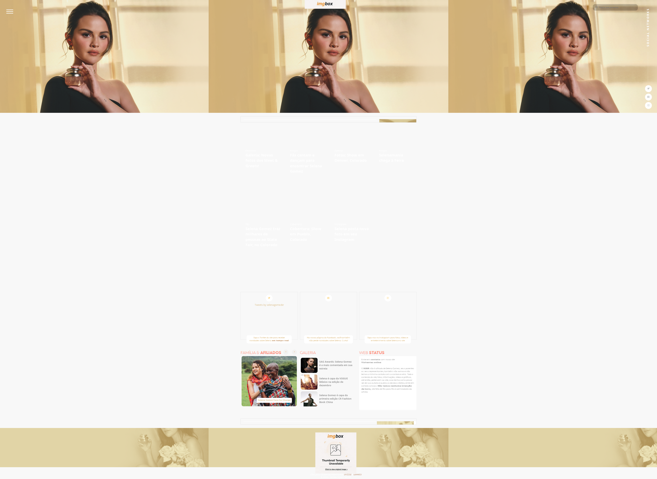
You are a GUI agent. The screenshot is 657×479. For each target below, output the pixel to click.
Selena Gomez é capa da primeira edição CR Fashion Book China (335, 399)
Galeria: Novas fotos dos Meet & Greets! (262, 160)
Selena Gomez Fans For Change (274, 400)
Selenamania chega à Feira (391, 157)
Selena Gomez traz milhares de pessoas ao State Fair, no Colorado (263, 236)
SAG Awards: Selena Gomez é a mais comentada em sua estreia (335, 365)
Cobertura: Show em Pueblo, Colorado (305, 234)
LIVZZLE (348, 474)
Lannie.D (357, 474)
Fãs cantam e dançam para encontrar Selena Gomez (306, 163)
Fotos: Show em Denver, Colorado (350, 157)
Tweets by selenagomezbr (269, 304)
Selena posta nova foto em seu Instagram (351, 234)
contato (376, 359)
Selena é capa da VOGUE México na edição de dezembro (333, 382)
